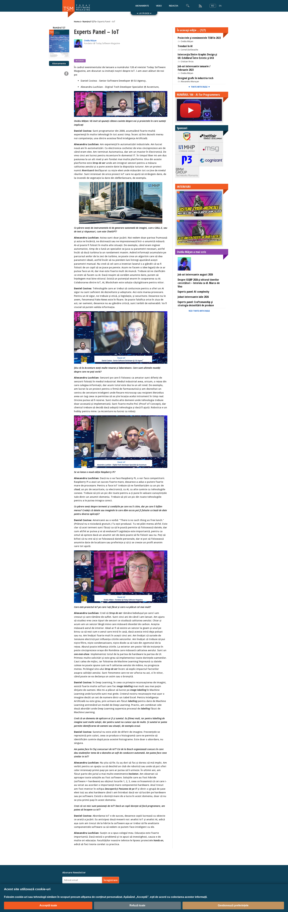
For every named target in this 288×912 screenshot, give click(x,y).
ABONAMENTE (142, 5)
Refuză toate (137, 905)
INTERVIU (80, 60)
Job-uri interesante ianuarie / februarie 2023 (194, 68)
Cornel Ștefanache (189, 49)
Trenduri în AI (185, 46)
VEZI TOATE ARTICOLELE (199, 310)
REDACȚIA (173, 5)
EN (220, 5)
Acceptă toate (48, 905)
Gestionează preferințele (233, 905)
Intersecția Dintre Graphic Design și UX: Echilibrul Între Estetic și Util (197, 56)
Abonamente (59, 63)
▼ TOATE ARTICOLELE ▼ (199, 86)
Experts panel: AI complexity (193, 291)
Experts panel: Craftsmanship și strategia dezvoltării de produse (196, 303)
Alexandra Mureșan (190, 81)
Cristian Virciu (187, 61)
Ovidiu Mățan (90, 40)
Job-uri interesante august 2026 (195, 274)
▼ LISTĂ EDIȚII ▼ (144, 13)
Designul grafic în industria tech (195, 78)
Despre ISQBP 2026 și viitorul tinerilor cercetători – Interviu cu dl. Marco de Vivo (199, 283)
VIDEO (159, 5)
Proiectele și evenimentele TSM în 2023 (199, 38)
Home (77, 21)
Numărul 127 (88, 21)
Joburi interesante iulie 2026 (193, 297)
